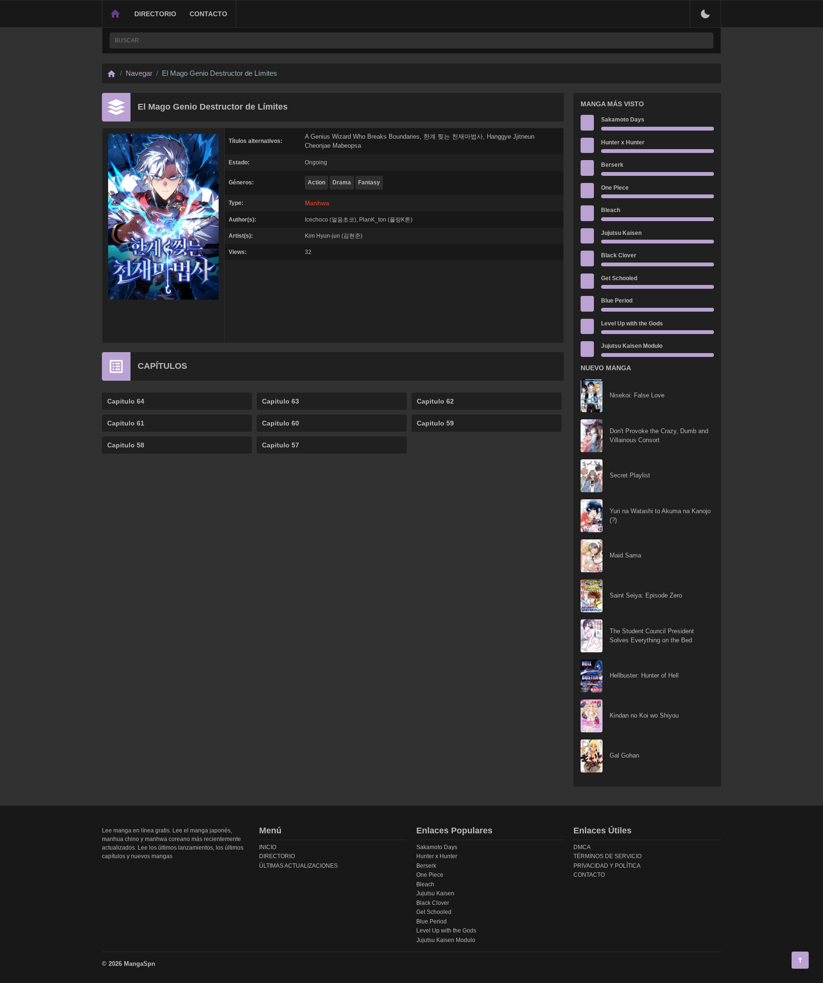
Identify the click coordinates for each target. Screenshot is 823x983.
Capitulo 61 (125, 423)
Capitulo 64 (125, 401)
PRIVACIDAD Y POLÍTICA (607, 865)
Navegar (139, 73)
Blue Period (616, 300)
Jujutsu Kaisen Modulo (631, 346)
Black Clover (618, 255)
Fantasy (369, 182)
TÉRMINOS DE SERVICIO (607, 856)
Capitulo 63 (280, 401)
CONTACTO (208, 14)
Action (316, 182)
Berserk (612, 165)
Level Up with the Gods (632, 323)
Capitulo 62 (435, 401)
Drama (341, 182)
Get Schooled (619, 278)
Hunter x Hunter (622, 142)
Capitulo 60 (280, 423)
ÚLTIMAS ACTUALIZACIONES (298, 865)
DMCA (582, 847)
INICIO (267, 847)
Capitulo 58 (125, 445)
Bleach (610, 210)
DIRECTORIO (155, 14)
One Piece (615, 187)
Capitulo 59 (435, 423)
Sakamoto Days (622, 119)
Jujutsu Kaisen (621, 233)
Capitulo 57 (280, 445)
